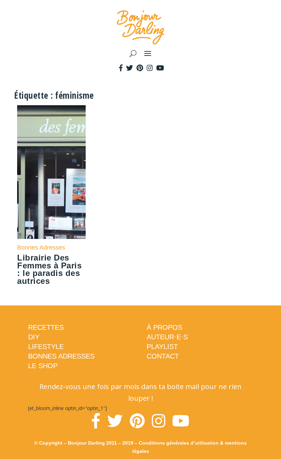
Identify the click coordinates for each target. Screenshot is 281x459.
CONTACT (163, 356)
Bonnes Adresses (41, 247)
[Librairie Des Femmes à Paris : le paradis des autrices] (51, 172)
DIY (33, 337)
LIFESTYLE (46, 346)
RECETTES (46, 327)
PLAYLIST (162, 346)
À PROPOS (164, 327)
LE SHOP (43, 366)
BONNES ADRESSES (61, 356)
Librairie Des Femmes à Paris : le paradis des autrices (49, 269)
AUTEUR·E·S (167, 337)
